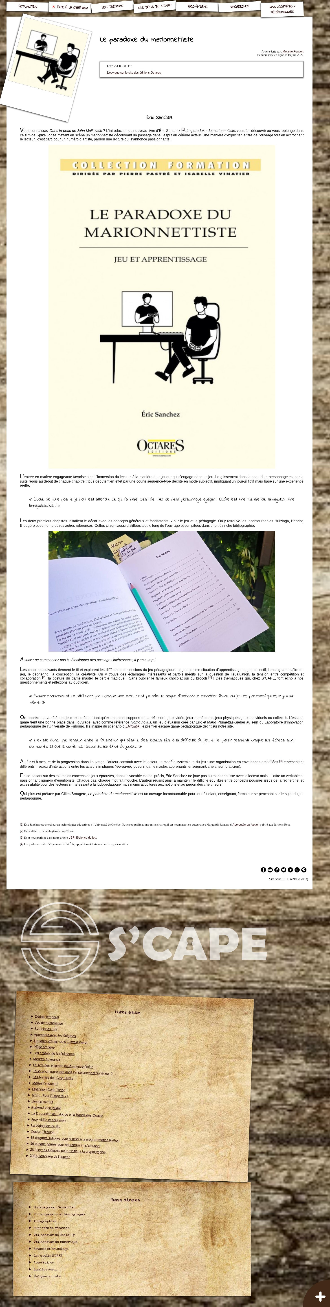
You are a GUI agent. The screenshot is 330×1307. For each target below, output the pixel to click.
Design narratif (42, 1101)
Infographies (45, 1221)
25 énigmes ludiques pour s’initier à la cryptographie (68, 1150)
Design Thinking (42, 1131)
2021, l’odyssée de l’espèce (50, 1156)
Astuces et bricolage (51, 1249)
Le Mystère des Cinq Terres (53, 1077)
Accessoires (44, 1262)
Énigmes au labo (47, 1276)
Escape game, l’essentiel (54, 1207)
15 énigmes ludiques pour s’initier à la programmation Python (74, 1138)
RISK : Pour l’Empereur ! (50, 1095)
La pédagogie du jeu (45, 1125)
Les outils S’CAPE (48, 1256)
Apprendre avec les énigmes (55, 1035)
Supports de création (52, 1228)
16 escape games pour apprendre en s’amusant (65, 1144)
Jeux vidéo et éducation (48, 1119)
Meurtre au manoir (46, 1059)
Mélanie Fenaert (293, 51)
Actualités (28, 6)
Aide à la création (72, 7)
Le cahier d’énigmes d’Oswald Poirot (60, 1041)
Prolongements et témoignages (59, 1214)
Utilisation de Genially (54, 1235)
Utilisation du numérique (55, 1242)
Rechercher (239, 7)
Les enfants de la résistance (54, 1053)
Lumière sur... (45, 1269)
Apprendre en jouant (46, 1107)
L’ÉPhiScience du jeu (82, 837)
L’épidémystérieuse (48, 1022)
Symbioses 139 (45, 1028)
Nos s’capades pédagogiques (282, 9)
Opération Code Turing (48, 1089)
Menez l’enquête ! (45, 1083)
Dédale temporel (47, 1016)
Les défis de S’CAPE (155, 7)
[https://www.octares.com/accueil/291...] (161, 467)
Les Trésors (112, 6)
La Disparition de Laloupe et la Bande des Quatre (67, 1114)
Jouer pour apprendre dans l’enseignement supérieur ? (72, 1072)
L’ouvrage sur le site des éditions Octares (134, 72)
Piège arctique (44, 1047)
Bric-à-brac (197, 7)
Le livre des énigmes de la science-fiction (63, 1066)
